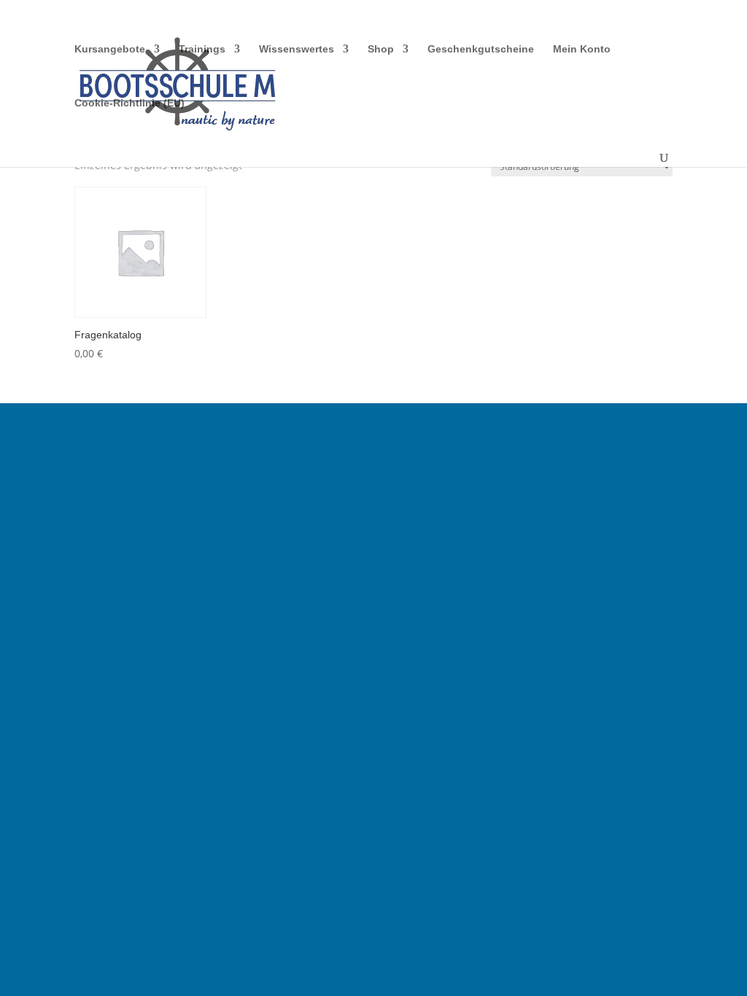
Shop (381, 49)
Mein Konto (582, 49)
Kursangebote (109, 49)
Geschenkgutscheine (480, 49)
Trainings (202, 49)
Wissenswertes (296, 49)
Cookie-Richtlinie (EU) (129, 103)
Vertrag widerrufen (374, 421)
